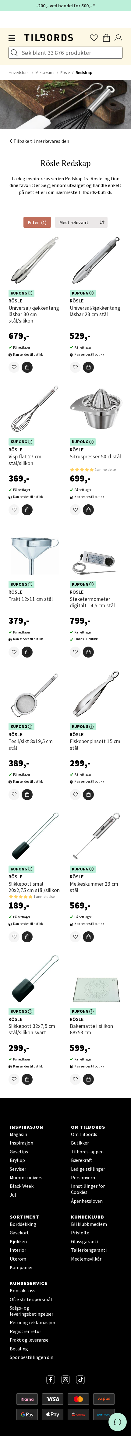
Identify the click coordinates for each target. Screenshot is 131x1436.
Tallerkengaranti (89, 1250)
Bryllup (17, 1160)
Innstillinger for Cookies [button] (88, 1189)
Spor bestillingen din (31, 1357)
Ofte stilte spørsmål (31, 1299)
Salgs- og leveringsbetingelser (31, 1311)
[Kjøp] (27, 367)
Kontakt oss (22, 1290)
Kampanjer (21, 1267)
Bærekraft (81, 1160)
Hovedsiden (19, 72)
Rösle (65, 72)
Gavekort (19, 1233)
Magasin (18, 1134)
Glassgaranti (84, 1241)
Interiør (18, 1250)
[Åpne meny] (12, 38)
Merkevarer (45, 72)
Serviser (18, 1169)
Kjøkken (18, 1241)
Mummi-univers (26, 1177)
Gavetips (19, 1151)
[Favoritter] (14, 367)
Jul (13, 1195)
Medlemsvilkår (86, 1259)
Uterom (18, 1259)
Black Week (22, 1186)
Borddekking (23, 1224)
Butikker (80, 1143)
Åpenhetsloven (87, 1201)
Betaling (19, 1349)
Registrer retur (25, 1331)
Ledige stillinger (88, 1169)
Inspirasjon (21, 1143)
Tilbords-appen (87, 1151)
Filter (37, 222)
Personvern (83, 1177)
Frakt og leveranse (29, 1340)
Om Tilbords (84, 1134)
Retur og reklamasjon (32, 1322)
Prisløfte (80, 1233)
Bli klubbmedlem (89, 1224)
